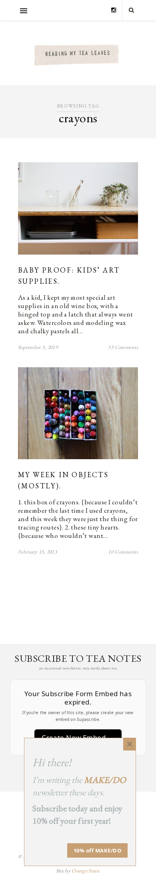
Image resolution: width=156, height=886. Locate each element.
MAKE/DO (105, 780)
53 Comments (123, 347)
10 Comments (123, 551)
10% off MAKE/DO (98, 850)
